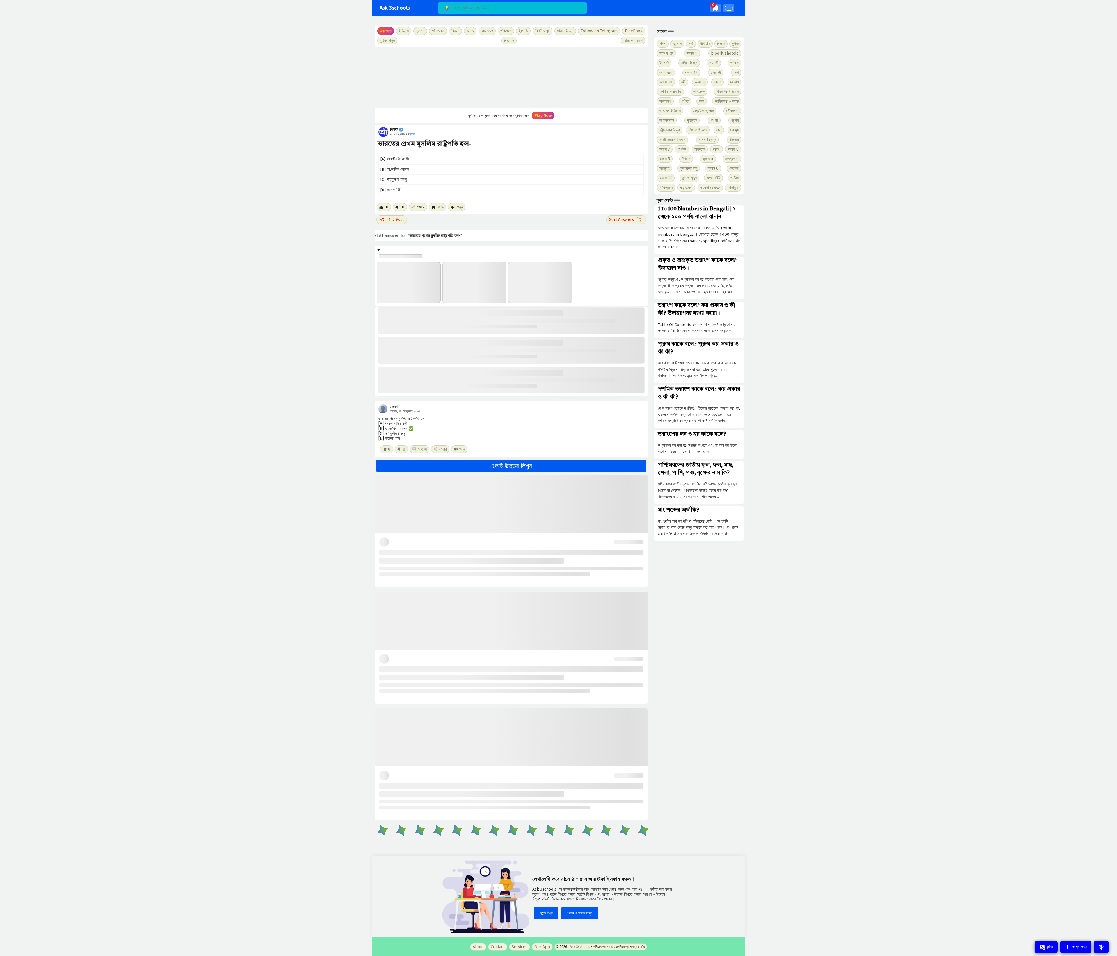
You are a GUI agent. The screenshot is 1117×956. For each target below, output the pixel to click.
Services (519, 946)
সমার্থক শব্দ (666, 53)
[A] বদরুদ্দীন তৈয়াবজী (394, 158)
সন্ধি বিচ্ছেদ (565, 30)
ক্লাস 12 (691, 72)
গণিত (685, 101)
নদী (683, 82)
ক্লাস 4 (707, 158)
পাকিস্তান (666, 187)
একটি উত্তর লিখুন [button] (511, 466)
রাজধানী (716, 72)
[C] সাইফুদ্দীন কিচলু (393, 179)
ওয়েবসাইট (713, 178)
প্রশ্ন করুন (1079, 946)
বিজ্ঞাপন (509, 40)
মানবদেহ (699, 149)
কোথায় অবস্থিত (670, 91)
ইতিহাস (705, 43)
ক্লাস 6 (713, 168)
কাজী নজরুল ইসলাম (672, 139)
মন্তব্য (422, 449)
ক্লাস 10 (665, 82)
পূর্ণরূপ (734, 62)
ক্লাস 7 (664, 149)
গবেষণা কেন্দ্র (707, 139)
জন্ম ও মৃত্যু (689, 178)
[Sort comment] (626, 219)
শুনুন (459, 207)
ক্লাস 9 (692, 53)
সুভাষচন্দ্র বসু (688, 168)
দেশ (736, 72)
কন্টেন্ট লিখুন (546, 913)
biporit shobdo (725, 53)
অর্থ (691, 43)
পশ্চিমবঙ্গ (505, 30)
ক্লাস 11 (665, 178)
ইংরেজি (523, 30)
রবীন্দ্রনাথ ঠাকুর (669, 130)
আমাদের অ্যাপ (633, 40)
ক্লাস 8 (733, 149)
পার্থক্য (681, 149)
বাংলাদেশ (665, 101)
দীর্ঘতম (686, 158)
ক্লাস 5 (664, 158)
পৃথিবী (714, 120)
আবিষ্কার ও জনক (727, 101)
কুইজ (735, 43)
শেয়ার (420, 207)
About (478, 946)
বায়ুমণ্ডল (686, 187)
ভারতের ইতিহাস (670, 110)
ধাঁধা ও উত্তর (698, 130)
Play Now (543, 115)
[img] (715, 8)
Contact (498, 946)
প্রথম (735, 120)
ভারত (717, 82)
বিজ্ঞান (721, 43)
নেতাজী (734, 168)
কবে (701, 101)
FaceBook (634, 30)
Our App (542, 946)
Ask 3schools (395, 8)
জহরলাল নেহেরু (710, 187)
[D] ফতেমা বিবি (391, 189)
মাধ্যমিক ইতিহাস (727, 91)
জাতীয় (734, 178)
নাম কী (713, 62)
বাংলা (662, 43)
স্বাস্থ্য (734, 130)
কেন (718, 130)
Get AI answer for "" (424, 235)
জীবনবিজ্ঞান (666, 120)
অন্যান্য (700, 82)
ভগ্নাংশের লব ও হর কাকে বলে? (692, 434)
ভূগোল (677, 43)
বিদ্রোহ (664, 168)
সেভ (440, 207)
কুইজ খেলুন (387, 40)
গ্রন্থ (716, 149)
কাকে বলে (665, 72)
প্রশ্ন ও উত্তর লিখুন (579, 913)
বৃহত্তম (692, 120)
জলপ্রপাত (732, 158)
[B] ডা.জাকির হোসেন (394, 169)
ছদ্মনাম (734, 82)
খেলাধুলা (733, 187)
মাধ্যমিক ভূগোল (703, 110)
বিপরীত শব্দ (542, 30)
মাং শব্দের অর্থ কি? (678, 510)
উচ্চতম (734, 139)
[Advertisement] (511, 77)
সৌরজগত (732, 110)
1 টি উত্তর (396, 219)
